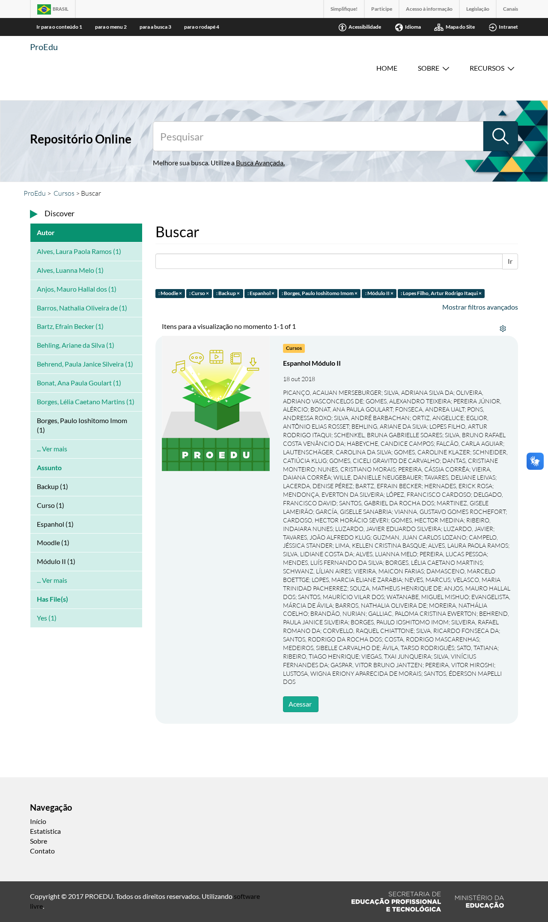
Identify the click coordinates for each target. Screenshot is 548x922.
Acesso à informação (429, 9)
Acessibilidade (364, 27)
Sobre (428, 68)
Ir (510, 261)
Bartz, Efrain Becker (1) (70, 326)
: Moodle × (170, 293)
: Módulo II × (379, 293)
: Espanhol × (260, 293)
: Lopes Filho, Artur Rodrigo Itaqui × (441, 293)
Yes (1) (47, 618)
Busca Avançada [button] (259, 162)
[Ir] (500, 136)
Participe (381, 9)
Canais (510, 9)
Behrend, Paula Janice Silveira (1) (85, 364)
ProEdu (44, 47)
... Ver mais (52, 449)
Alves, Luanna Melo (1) (70, 270)
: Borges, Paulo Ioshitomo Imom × (319, 293)
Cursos (64, 193)
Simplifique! (344, 9)
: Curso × (199, 293)
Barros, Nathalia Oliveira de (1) (82, 308)
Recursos (487, 68)
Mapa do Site (460, 27)
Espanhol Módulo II (312, 363)
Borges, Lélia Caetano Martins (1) (85, 401)
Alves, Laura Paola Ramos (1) (79, 251)
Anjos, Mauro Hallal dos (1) (76, 289)
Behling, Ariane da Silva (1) (75, 345)
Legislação (477, 9)
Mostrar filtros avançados (480, 307)
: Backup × (228, 293)
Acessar (300, 704)
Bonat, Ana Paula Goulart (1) (79, 383)
